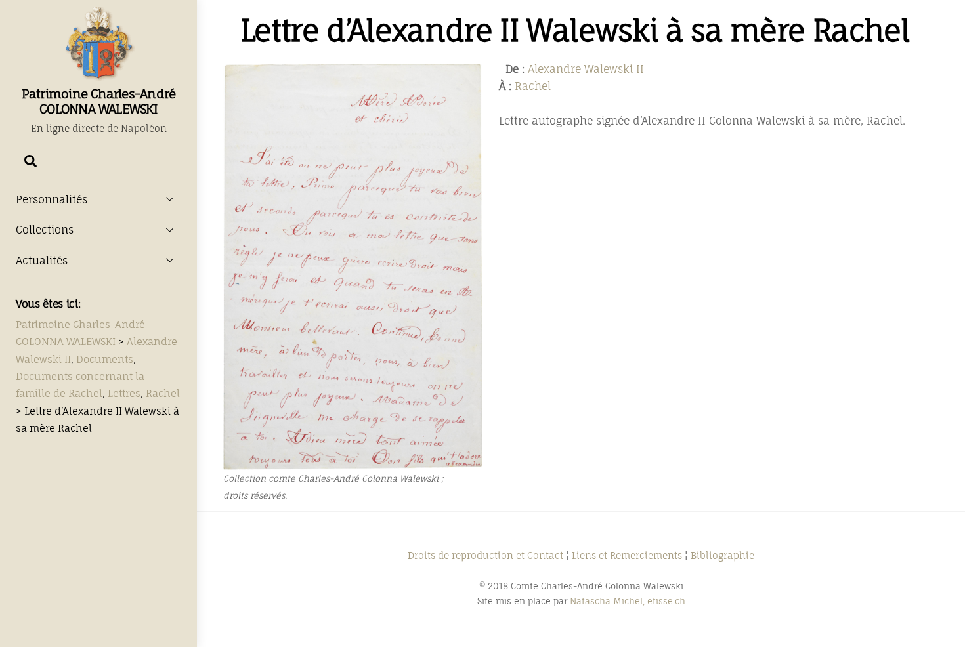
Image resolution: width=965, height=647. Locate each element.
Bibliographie (722, 555)
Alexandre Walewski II (586, 68)
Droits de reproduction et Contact (485, 555)
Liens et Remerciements (627, 555)
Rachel (533, 86)
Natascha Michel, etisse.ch (627, 601)
